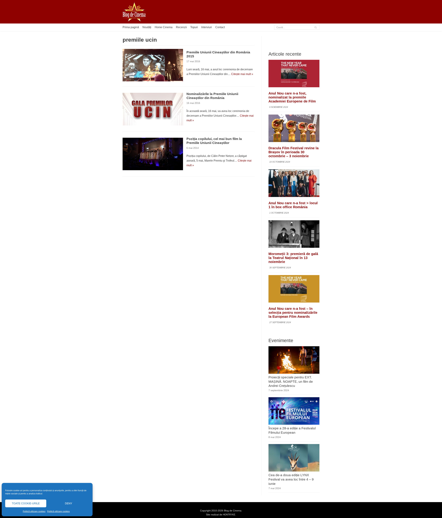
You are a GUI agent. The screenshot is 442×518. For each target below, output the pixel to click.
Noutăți (146, 27)
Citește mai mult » (242, 74)
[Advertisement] (256, 12)
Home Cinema (163, 27)
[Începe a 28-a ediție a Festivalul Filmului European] (293, 423)
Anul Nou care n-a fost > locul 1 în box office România (293, 205)
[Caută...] (297, 27)
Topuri (194, 27)
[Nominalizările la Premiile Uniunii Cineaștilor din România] (153, 109)
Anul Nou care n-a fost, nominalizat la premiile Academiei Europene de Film (292, 97)
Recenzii (181, 27)
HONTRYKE (229, 514)
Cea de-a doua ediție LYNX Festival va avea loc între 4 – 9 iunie (291, 479)
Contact (220, 27)
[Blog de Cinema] (134, 11)
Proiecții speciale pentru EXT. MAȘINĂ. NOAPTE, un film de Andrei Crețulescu (290, 381)
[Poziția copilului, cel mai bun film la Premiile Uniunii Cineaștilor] (153, 154)
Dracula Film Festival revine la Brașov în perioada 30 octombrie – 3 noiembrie (293, 152)
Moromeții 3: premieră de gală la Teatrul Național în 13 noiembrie (293, 258)
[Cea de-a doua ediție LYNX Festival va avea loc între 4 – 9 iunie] (293, 470)
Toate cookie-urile (26, 503)
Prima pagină (131, 27)
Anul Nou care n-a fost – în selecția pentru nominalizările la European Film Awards (292, 312)
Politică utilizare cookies (34, 511)
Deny (68, 503)
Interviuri (206, 27)
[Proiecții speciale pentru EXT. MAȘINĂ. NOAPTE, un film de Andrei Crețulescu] (293, 372)
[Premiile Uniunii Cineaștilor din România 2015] (153, 65)
